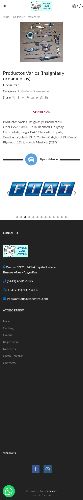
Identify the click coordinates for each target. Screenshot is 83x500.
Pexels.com (46, 495)
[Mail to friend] (32, 97)
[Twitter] (13, 97)
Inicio (6, 16)
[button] (17, 217)
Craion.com (50, 491)
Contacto (9, 363)
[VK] (23, 97)
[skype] (46, 97)
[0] (72, 6)
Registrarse (11, 342)
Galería (7, 335)
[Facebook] (18, 97)
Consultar (11, 85)
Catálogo (9, 328)
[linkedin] (37, 97)
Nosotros (9, 349)
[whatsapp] (41, 97)
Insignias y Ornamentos (26, 16)
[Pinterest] (27, 97)
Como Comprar (13, 356)
